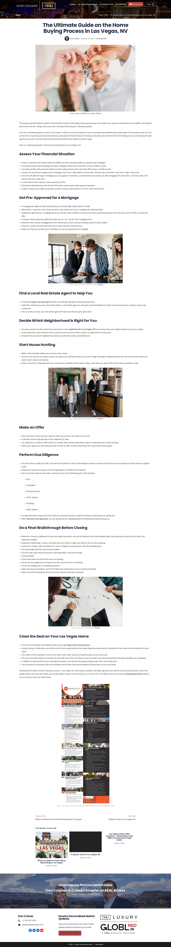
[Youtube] (41, 930)
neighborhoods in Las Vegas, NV (82, 329)
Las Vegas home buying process (76, 645)
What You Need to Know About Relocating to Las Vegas (51, 862)
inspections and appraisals (37, 519)
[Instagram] (34, 930)
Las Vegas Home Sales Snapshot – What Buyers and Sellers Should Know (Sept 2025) (119, 837)
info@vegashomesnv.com (136, 674)
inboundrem (99, 944)
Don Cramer (74, 38)
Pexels (98, 113)
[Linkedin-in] (38, 930)
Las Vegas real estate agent (39, 302)
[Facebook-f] (30, 930)
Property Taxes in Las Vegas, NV (85, 855)
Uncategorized (101, 38)
